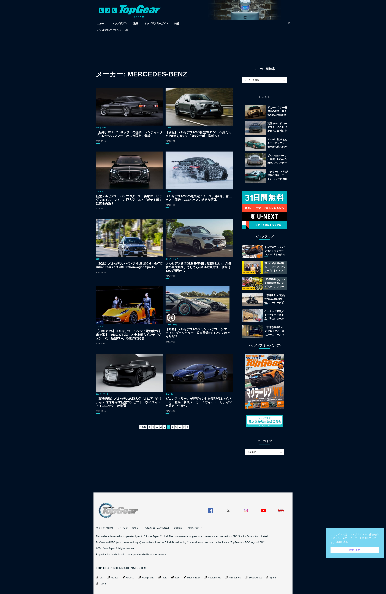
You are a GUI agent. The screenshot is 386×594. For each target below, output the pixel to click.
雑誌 (176, 23)
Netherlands (214, 577)
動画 (135, 23)
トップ (97, 30)
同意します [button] (354, 550)
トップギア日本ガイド (156, 23)
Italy (177, 577)
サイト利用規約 (104, 528)
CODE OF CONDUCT (157, 528)
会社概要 (178, 528)
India (164, 577)
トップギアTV (119, 23)
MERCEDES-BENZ (110, 30)
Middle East (193, 577)
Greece (130, 577)
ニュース (101, 23)
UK (101, 577)
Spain (272, 577)
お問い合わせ (194, 528)
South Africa (255, 577)
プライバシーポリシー (129, 528)
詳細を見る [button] (342, 541)
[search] (289, 23)
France (114, 577)
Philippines (235, 577)
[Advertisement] (193, 46)
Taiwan (103, 583)
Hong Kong (148, 577)
